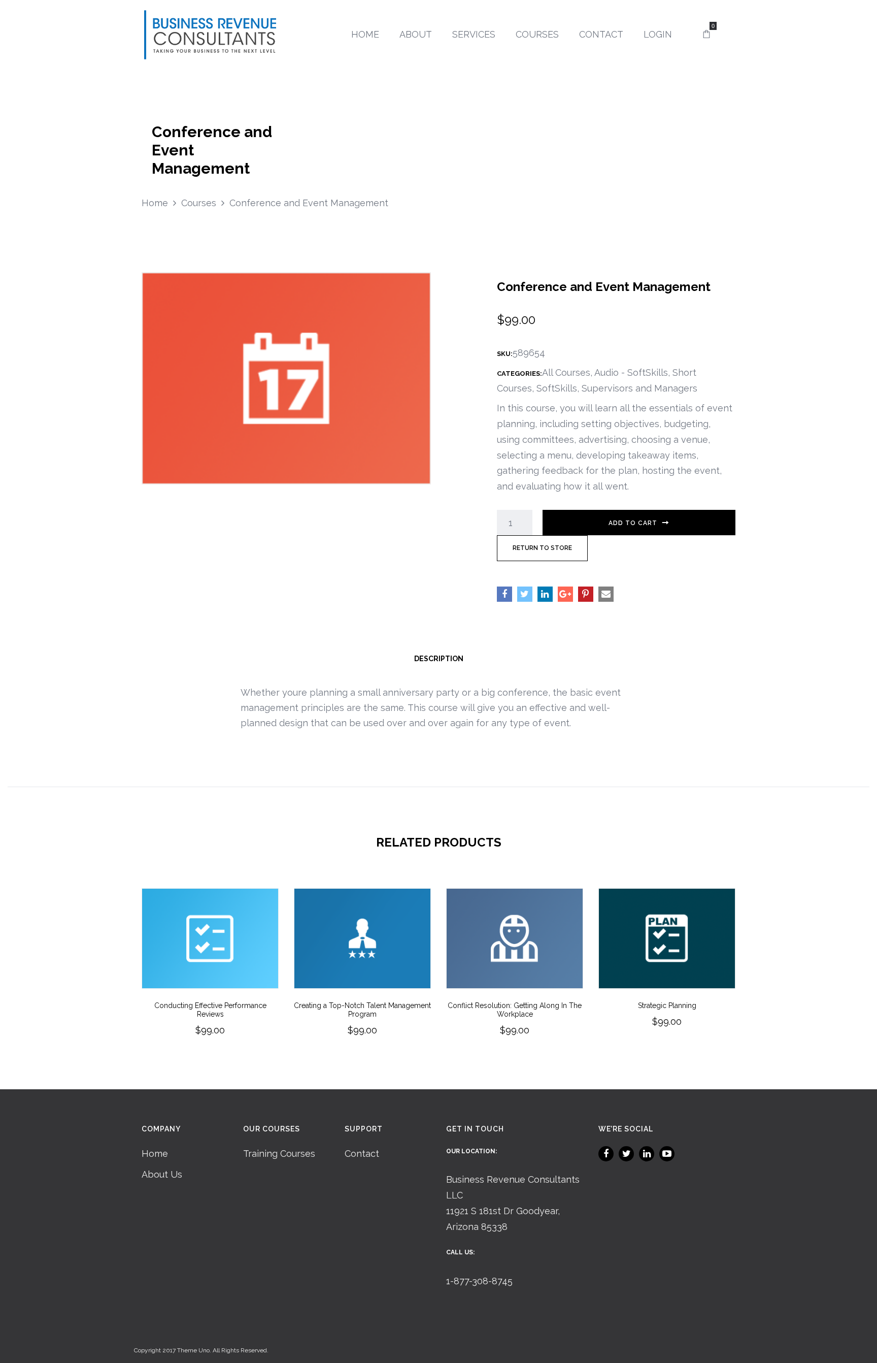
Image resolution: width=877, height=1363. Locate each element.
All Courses (566, 372)
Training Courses (279, 1153)
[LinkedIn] (646, 1153)
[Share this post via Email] (606, 594)
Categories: (519, 373)
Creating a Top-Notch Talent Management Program (362, 1009)
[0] (706, 34)
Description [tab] (438, 659)
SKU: (505, 354)
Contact (362, 1153)
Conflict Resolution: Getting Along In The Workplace (515, 1009)
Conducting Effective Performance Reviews (210, 1009)
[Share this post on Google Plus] (565, 594)
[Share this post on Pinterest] (585, 594)
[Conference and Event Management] (286, 377)
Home (155, 1153)
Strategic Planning (667, 1005)
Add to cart (633, 523)
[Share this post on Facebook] (504, 594)
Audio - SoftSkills (631, 372)
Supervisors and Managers (639, 388)
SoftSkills (556, 388)
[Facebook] (606, 1153)
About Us (162, 1174)
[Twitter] (626, 1153)
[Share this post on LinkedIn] (545, 594)
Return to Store (542, 547)
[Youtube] (666, 1153)
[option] (210, 976)
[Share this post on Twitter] (524, 594)
